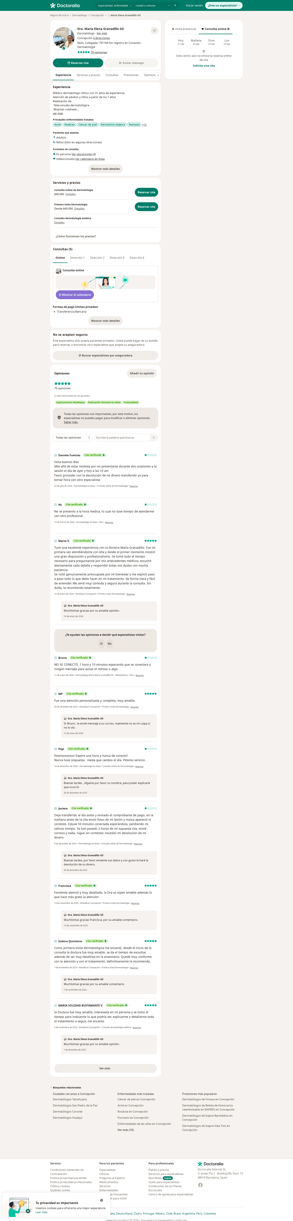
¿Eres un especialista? (222, 5)
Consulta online (213, 30)
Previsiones (131, 75)
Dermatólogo (79, 15)
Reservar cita (146, 192)
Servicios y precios (88, 75)
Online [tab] (60, 258)
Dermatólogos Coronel (67, 1111)
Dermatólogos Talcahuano (70, 1099)
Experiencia (63, 75)
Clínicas (104, 1174)
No (110, 643)
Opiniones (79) (153, 75)
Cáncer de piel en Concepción (136, 1099)
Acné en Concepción (130, 1105)
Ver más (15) (126, 1130)
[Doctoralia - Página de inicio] (71, 5)
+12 (144, 125)
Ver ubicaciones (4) (84, 154)
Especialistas (107, 1170)
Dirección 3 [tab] (117, 258)
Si (101, 643)
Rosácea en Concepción (133, 1111)
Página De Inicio (59, 15)
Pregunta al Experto (112, 1178)
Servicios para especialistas (166, 1174)
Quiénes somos (60, 1190)
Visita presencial (184, 30)
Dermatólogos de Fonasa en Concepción (208, 1099)
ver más (58, 113)
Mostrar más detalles (107, 170)
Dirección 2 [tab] (97, 258)
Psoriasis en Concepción (133, 1118)
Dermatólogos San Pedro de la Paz (75, 1105)
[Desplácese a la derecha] (158, 75)
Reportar (134, 486)
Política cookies (60, 1186)
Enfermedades (108, 1190)
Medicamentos (109, 1182)
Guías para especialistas (164, 1182)
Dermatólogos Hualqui (67, 1118)
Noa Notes (160, 1178)
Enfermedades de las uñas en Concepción (144, 1124)
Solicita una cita (204, 65)
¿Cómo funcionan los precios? (76, 236)
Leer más (41, 1212)
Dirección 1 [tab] (77, 258)
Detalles (70, 194)
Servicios (105, 1186)
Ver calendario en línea (90, 159)
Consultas (112, 75)
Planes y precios (159, 1170)
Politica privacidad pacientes (68, 1178)
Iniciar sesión (194, 5)
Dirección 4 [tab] (137, 258)
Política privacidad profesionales (71, 1182)
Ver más (116, 1069)
